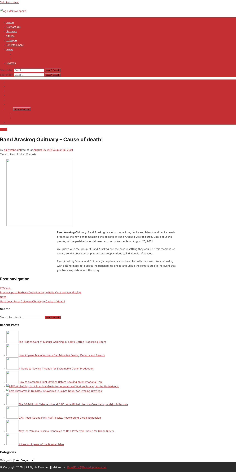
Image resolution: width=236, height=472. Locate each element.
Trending (18, 54)
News (9, 49)
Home (10, 22)
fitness (10, 35)
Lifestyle (11, 40)
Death (3, 129)
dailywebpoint (12, 149)
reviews (11, 63)
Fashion (17, 58)
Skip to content (9, 2)
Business (11, 31)
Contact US (13, 26)
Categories (6, 460)
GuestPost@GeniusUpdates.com (86, 467)
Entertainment (15, 45)
